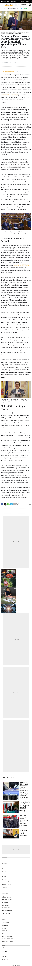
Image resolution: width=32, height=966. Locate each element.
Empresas (4, 866)
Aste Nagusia (13, 1)
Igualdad (4, 887)
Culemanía (5, 902)
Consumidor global (7, 910)
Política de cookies (7, 936)
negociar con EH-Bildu (21, 265)
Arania (22, 1)
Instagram (5, 959)
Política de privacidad (8, 939)
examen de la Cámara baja (9, 95)
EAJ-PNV (6, 68)
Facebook (4, 951)
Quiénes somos (6, 923)
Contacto (4, 928)
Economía (4, 863)
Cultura (4, 876)
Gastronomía (5, 882)
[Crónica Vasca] (10, 4)
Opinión (4, 874)
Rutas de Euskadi (6, 884)
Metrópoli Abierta (7, 900)
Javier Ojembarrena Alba (8, 71)
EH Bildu (11, 68)
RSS (3, 933)
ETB (19, 1)
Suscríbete (5, 925)
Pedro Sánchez (17, 68)
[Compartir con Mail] (14, 504)
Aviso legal (5, 931)
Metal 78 (27, 1)
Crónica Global (6, 897)
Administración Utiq (7, 941)
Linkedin (4, 956)
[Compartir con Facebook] (2, 504)
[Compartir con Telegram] (11, 504)
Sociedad (4, 871)
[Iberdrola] (24, 8)
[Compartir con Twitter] (5, 504)
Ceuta (8, 1)
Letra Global (5, 905)
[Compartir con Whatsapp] (8, 504)
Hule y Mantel (6, 913)
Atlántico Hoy (6, 908)
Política (4, 868)
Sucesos (4, 879)
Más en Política (8, 778)
